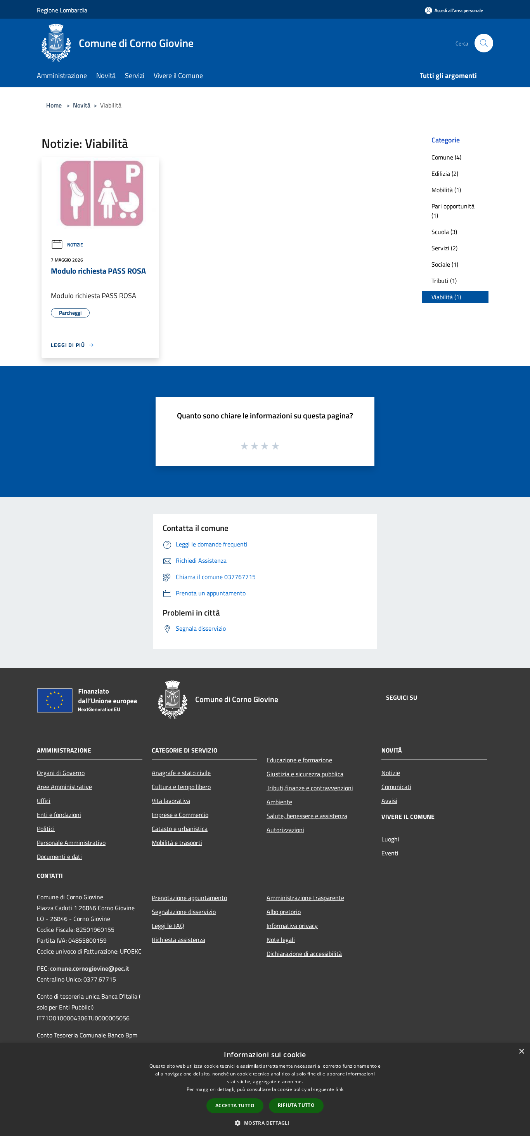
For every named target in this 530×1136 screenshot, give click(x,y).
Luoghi (390, 839)
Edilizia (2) (444, 173)
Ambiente (279, 801)
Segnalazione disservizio (184, 911)
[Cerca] (484, 43)
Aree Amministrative (64, 786)
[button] (265, 1123)
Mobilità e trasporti (177, 842)
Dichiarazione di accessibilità (304, 953)
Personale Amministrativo (71, 842)
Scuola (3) (444, 231)
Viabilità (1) (446, 297)
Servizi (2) (444, 248)
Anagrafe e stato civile (181, 772)
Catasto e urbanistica (180, 828)
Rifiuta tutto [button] (296, 1105)
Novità (81, 105)
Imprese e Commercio (180, 814)
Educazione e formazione (299, 760)
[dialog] (265, 1089)
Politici (46, 828)
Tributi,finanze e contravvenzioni (310, 788)
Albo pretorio (284, 911)
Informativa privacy (292, 925)
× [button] (521, 1051)
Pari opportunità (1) (453, 210)
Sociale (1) (444, 264)
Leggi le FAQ (168, 925)
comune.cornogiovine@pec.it (89, 968)
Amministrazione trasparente (305, 897)
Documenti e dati (59, 856)
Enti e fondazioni (59, 814)
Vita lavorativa (171, 800)
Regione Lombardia (62, 10)
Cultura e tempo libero (181, 786)
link (339, 1089)
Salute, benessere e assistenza (307, 815)
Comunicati (396, 786)
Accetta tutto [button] (235, 1105)
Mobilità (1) (446, 189)
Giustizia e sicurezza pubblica (305, 774)
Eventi (389, 853)
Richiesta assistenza (178, 939)
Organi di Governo (61, 772)
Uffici (43, 800)
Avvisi (389, 800)
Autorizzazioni (285, 829)
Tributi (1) (444, 280)
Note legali (281, 939)
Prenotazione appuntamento (189, 897)
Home (54, 105)
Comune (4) (446, 157)
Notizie (75, 244)
